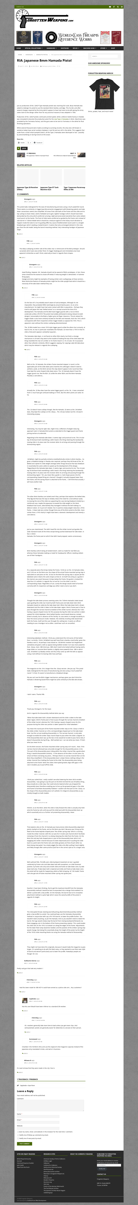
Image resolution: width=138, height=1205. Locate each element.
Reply (21, 234)
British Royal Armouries (24, 1159)
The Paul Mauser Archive (51, 1188)
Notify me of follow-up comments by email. (33, 1135)
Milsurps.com (48, 1178)
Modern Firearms (49, 1180)
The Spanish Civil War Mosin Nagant (54, 1190)
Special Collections (33, 48)
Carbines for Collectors (50, 1165)
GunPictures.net (48, 1169)
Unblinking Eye (48, 1193)
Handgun (29, 55)
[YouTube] (110, 7)
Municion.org (48, 1182)
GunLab (19, 1161)
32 (59, 66)
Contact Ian (20, 7)
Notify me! (102, 1169)
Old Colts (46, 1184)
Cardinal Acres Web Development (36, 1200)
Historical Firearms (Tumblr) (25, 1163)
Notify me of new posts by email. (30, 1138)
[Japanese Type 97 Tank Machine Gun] (51, 177)
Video (54, 66)
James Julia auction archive (51, 1171)
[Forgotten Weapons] (44, 28)
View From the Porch (23, 1167)
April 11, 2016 (24, 66)
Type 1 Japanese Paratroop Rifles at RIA (74, 188)
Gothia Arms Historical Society (53, 1167)
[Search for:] (104, 56)
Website (19, 1126)
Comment (20, 1099)
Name (19, 1114)
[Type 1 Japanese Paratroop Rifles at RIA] (74, 177)
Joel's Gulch (20, 1165)
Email (19, 1120)
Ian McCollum (35, 66)
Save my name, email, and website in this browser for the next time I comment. (46, 1132)
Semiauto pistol (47, 66)
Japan (24, 148)
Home (18, 48)
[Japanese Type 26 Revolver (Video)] (28, 177)
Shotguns (65, 48)
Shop (113, 48)
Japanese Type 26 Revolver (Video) (27, 188)
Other (102, 48)
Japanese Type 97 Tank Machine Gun (49, 188)
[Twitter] (118, 7)
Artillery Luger (48, 1161)
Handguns (51, 48)
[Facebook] (114, 7)
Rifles (75, 48)
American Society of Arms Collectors (54, 1159)
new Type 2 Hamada (61, 119)
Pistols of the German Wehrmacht (54, 1186)
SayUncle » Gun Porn (27, 1085)
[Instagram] (122, 7)
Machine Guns (89, 48)
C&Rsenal (46, 1163)
